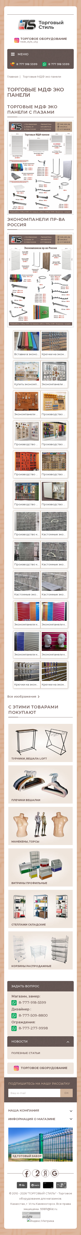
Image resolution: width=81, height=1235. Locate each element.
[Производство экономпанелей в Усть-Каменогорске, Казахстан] (54, 401)
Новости (19, 1041)
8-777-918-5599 (32, 1002)
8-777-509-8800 (33, 1015)
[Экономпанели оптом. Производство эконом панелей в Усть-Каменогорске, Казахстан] (54, 371)
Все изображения (24, 696)
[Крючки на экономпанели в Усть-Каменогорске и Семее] (54, 341)
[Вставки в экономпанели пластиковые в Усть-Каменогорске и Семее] (26, 341)
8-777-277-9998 (33, 1028)
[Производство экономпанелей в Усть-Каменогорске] (26, 491)
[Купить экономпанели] (26, 371)
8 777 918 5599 (26, 64)
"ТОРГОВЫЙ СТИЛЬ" (41, 1193)
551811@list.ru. (49, 1209)
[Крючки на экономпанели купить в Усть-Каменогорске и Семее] (26, 671)
